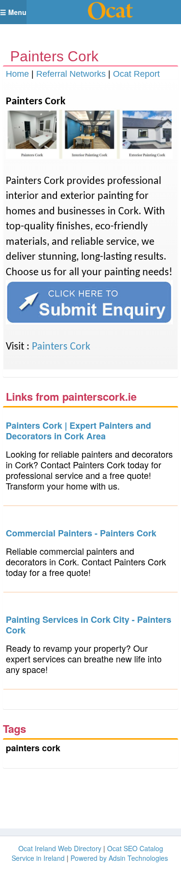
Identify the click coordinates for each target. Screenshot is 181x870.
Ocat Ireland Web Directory (59, 848)
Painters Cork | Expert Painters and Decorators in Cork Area (78, 430)
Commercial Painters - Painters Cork (81, 533)
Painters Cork (61, 346)
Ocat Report (136, 74)
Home (17, 74)
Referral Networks (71, 74)
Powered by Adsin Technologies (119, 858)
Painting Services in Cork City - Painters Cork (88, 624)
